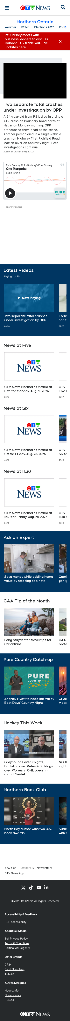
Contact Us (26, 868)
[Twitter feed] (23, 887)
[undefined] (29, 306)
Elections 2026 (44, 27)
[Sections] (7, 8)
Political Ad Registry (17, 947)
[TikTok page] (31, 887)
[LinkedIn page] (46, 887)
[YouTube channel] (39, 887)
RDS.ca (9, 999)
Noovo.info (11, 990)
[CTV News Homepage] (35, 7)
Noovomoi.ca (13, 995)
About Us (10, 868)
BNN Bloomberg (15, 969)
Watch (25, 27)
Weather (10, 27)
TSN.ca (9, 973)
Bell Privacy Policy (16, 938)
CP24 (8, 964)
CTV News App (14, 873)
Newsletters (44, 868)
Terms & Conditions (17, 943)
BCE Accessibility (15, 921)
